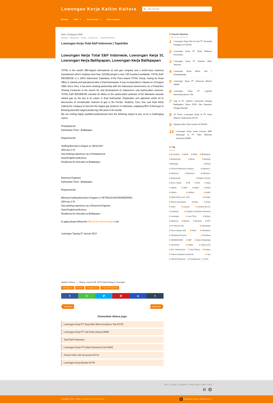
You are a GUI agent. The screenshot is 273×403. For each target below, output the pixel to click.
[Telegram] (210, 390)
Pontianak (206, 235)
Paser (193, 231)
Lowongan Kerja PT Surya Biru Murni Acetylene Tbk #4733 (93, 324)
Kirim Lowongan (113, 19)
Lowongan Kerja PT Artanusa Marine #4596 (193, 83)
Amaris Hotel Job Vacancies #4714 (81, 355)
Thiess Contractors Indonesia (182, 254)
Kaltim (80, 288)
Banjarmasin (175, 159)
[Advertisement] (112, 257)
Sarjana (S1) (93, 288)
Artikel (194, 154)
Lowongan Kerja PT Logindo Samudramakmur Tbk (193, 93)
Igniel (210, 399)
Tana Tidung (195, 250)
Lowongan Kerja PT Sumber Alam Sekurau (193, 63)
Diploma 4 (206, 173)
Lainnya (186, 207)
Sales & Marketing (203, 240)
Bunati (207, 164)
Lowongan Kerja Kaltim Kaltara (98, 9)
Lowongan (174, 216)
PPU (208, 221)
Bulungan (174, 164)
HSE (198, 183)
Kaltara (173, 192)
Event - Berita (175, 183)
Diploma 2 (174, 173)
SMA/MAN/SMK (176, 240)
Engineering (175, 178)
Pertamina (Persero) (178, 235)
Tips (208, 254)
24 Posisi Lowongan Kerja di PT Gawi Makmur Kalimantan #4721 (193, 116)
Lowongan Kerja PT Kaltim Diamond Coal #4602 (88, 347)
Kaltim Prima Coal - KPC (180, 197)
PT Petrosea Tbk (177, 226)
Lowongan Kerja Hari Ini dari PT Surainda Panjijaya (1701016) (193, 43)
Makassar (174, 221)
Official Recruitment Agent (101, 221)
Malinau (186, 221)
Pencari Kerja (92, 19)
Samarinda (174, 245)
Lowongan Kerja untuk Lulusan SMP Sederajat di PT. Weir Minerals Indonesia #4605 (194, 134)
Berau (192, 159)
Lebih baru (68, 307)
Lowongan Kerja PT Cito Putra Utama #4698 (86, 332)
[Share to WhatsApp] (86, 296)
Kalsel (207, 188)
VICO (206, 259)
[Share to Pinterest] (120, 296)
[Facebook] (204, 390)
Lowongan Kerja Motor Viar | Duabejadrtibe (193, 73)
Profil (76, 19)
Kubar (195, 202)
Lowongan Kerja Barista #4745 (79, 362)
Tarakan (207, 250)
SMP (189, 240)
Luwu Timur (192, 216)
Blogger (196, 399)
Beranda (64, 19)
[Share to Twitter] (103, 296)
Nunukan (198, 221)
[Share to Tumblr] (155, 296)
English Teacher (203, 178)
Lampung (174, 211)
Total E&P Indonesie (74, 339)
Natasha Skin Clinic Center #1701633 (190, 124)
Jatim (185, 188)
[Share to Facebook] (69, 296)
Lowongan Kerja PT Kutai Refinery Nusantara (193, 53)
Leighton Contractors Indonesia (198, 211)
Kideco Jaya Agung (178, 202)
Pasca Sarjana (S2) (178, 231)
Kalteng (191, 192)
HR (188, 183)
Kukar (207, 202)
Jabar (208, 183)
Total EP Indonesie (110, 288)
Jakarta (173, 188)
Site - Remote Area (177, 250)
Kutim (172, 207)
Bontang (206, 159)
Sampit (190, 245)
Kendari (207, 197)
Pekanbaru (205, 231)
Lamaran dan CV (203, 207)
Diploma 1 (206, 169)
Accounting (174, 154)
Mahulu (207, 216)
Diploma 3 (190, 173)
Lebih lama (156, 307)
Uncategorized (194, 259)
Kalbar (196, 188)
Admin (186, 154)
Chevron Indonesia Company (182, 169)
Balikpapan (68, 288)
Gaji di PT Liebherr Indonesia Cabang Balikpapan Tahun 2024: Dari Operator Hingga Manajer (193, 104)
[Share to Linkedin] (137, 296)
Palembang (205, 226)
